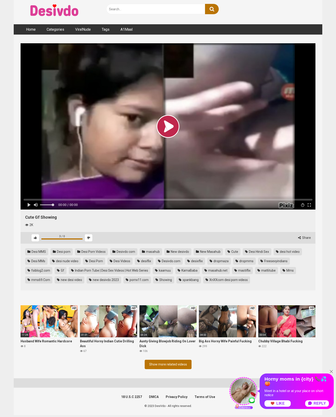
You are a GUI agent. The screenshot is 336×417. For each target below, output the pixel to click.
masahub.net (217, 270)
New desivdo (179, 251)
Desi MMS (38, 251)
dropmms (246, 261)
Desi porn (63, 251)
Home (31, 29)
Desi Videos (121, 261)
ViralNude (83, 29)
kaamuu (164, 270)
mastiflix (244, 270)
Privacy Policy (176, 397)
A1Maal (126, 29)
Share (306, 238)
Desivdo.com (170, 261)
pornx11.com (139, 280)
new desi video (71, 280)
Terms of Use (205, 397)
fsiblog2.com (40, 270)
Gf (62, 270)
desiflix (145, 261)
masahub (152, 251)
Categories (55, 29)
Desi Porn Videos (93, 251)
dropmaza (221, 261)
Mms (290, 270)
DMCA (154, 397)
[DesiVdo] (55, 11)
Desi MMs (38, 261)
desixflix (196, 261)
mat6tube (268, 270)
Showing (165, 280)
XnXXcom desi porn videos (228, 280)
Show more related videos (168, 364)
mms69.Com (40, 280)
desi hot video (289, 251)
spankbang (190, 280)
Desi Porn (95, 261)
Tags (105, 29)
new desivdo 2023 (105, 280)
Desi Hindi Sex (258, 251)
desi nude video (66, 261)
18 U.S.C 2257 (131, 397)
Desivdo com (125, 251)
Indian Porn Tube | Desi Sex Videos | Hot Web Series (111, 270)
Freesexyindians (276, 261)
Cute (234, 251)
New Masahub (210, 251)
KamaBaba (189, 270)
